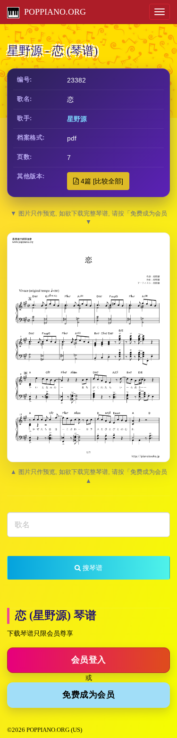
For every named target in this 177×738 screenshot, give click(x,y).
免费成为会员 (88, 694)
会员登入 (88, 659)
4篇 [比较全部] (101, 181)
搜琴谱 (91, 568)
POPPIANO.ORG (52, 12)
